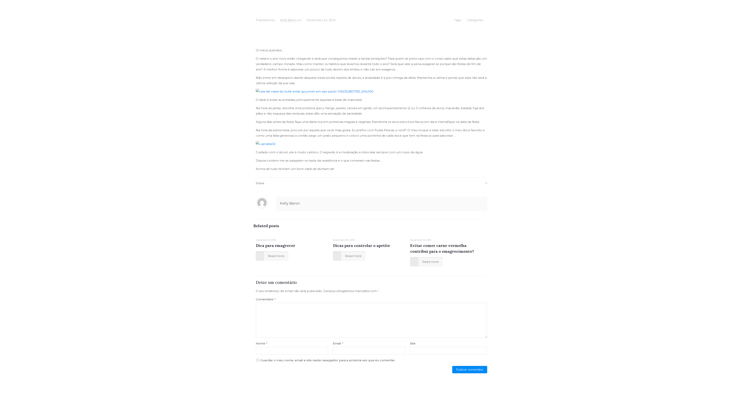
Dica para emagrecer (275, 245)
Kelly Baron (288, 20)
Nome (261, 343)
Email (338, 343)
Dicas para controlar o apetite (361, 245)
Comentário (266, 299)
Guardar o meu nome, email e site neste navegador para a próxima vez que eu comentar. (327, 360)
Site (412, 343)
